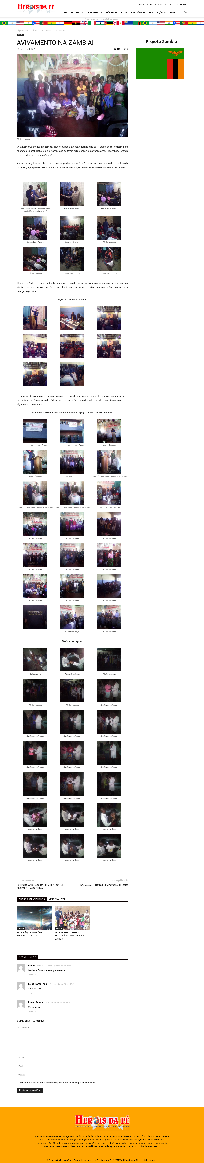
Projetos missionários (101, 12)
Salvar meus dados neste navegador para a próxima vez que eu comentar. (57, 1082)
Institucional (72, 12)
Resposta (32, 974)
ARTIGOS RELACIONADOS (32, 899)
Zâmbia (20, 35)
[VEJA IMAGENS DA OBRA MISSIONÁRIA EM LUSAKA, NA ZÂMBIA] (72, 918)
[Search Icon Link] (186, 12)
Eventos (175, 12)
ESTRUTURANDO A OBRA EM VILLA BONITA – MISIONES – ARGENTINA (41, 886)
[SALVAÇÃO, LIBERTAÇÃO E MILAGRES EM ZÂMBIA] (34, 918)
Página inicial (181, 4)
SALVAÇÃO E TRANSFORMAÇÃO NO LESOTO (104, 884)
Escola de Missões (131, 12)
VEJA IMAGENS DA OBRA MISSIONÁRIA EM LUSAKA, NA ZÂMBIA (69, 935)
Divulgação (156, 12)
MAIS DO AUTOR (57, 899)
